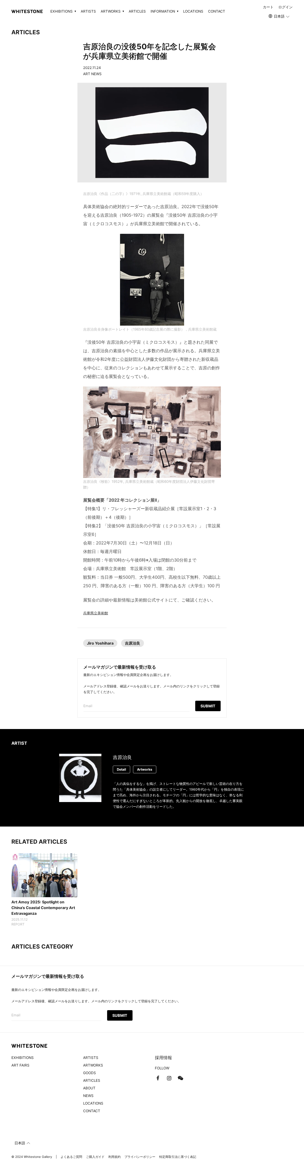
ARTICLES (137, 11)
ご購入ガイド (95, 1157)
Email (87, 706)
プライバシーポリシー (139, 1157)
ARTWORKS (93, 1065)
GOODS (89, 1073)
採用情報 (163, 1057)
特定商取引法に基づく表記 (177, 1157)
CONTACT (216, 11)
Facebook (158, 1078)
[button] (279, 16)
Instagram (169, 1078)
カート (268, 7)
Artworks (144, 769)
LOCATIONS (193, 11)
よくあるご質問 (71, 1157)
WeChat (180, 1078)
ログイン (285, 7)
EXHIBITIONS (22, 1057)
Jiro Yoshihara (100, 643)
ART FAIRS (20, 1065)
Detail (121, 769)
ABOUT (89, 1088)
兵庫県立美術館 (95, 613)
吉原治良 (132, 643)
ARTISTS (88, 11)
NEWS (88, 1095)
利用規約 (114, 1157)
